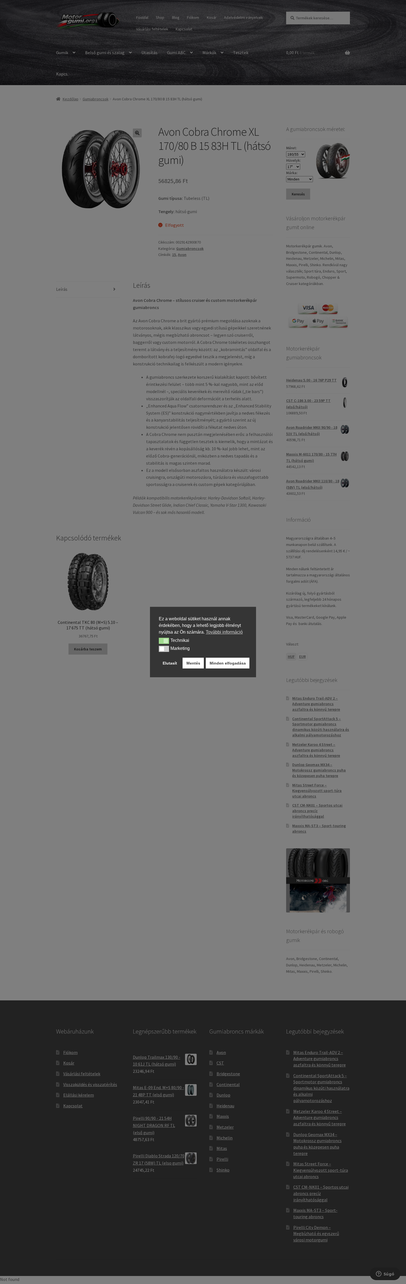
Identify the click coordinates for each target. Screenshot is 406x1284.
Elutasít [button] (170, 663)
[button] (164, 641)
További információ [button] (224, 632)
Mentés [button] (193, 663)
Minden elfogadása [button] (228, 663)
